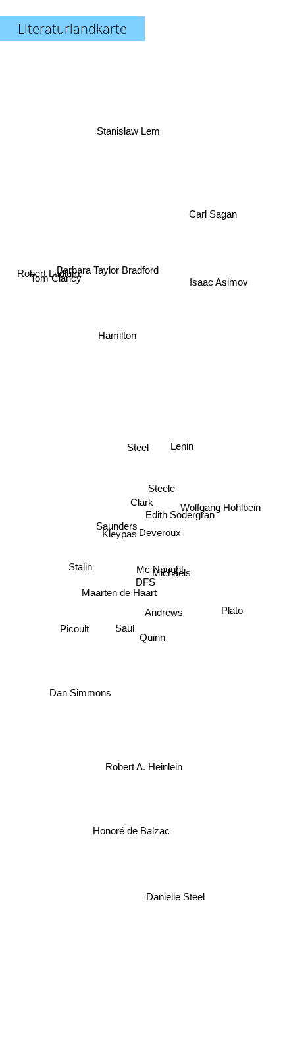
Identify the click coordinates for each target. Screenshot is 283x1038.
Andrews (161, 627)
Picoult (73, 632)
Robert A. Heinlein (144, 758)
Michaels (173, 565)
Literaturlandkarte (72, 29)
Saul (124, 635)
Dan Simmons (80, 684)
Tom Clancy (58, 259)
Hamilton (115, 332)
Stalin (81, 567)
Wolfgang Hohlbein (223, 508)
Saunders (116, 534)
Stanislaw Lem (129, 125)
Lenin (182, 440)
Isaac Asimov (213, 250)
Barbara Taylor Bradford (108, 272)
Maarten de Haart (121, 609)
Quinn (150, 645)
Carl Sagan (211, 197)
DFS (143, 593)
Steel (138, 452)
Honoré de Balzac (131, 832)
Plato (233, 612)
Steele (162, 495)
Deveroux (160, 539)
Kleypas (120, 555)
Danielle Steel (171, 901)
